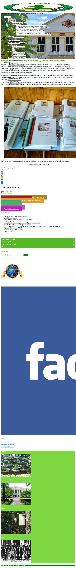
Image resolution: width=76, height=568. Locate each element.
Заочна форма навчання (14, 80)
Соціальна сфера (12, 45)
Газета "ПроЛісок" (8, 242)
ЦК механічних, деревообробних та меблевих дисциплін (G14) (33, 35)
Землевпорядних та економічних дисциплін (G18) (30, 30)
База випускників (13, 73)
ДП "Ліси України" (10, 218)
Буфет (13, 50)
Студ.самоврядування (9, 244)
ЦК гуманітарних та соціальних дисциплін (28, 29)
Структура (7, 17)
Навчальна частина (13, 21)
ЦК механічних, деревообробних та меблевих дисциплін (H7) (33, 33)
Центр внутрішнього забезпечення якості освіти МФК (23, 58)
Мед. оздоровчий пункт (18, 47)
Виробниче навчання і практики (17, 57)
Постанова (5, 247)
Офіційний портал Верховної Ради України (18, 224)
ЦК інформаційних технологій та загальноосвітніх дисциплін (33, 27)
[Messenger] (38, 180)
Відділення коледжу (17, 23)
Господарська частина (14, 44)
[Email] (38, 172)
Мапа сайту (8, 231)
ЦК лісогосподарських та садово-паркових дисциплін (31, 26)
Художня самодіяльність (18, 53)
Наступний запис (6, 193)
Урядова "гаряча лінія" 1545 (13, 228)
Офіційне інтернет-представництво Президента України (22, 223)
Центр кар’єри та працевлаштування (18, 86)
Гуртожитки (15, 48)
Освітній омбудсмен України (13, 229)
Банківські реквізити (8, 239)
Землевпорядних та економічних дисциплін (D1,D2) (30, 32)
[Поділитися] (38, 183)
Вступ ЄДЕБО (9, 221)
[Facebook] (38, 170)
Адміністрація (12, 20)
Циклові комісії (16, 24)
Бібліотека (11, 36)
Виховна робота (12, 51)
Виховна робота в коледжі (19, 55)
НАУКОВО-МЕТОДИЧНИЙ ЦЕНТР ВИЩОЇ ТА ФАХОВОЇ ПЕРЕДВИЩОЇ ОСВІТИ (32, 226)
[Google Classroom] (38, 178)
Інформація (11, 18)
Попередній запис (6, 191)
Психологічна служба (18, 54)
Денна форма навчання (14, 78)
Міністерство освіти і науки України (15, 216)
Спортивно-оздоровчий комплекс (17, 42)
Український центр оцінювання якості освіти (18, 219)
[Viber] (38, 175)
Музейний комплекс (14, 41)
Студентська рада (13, 81)
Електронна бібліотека (18, 38)
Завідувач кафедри (13, 63)
